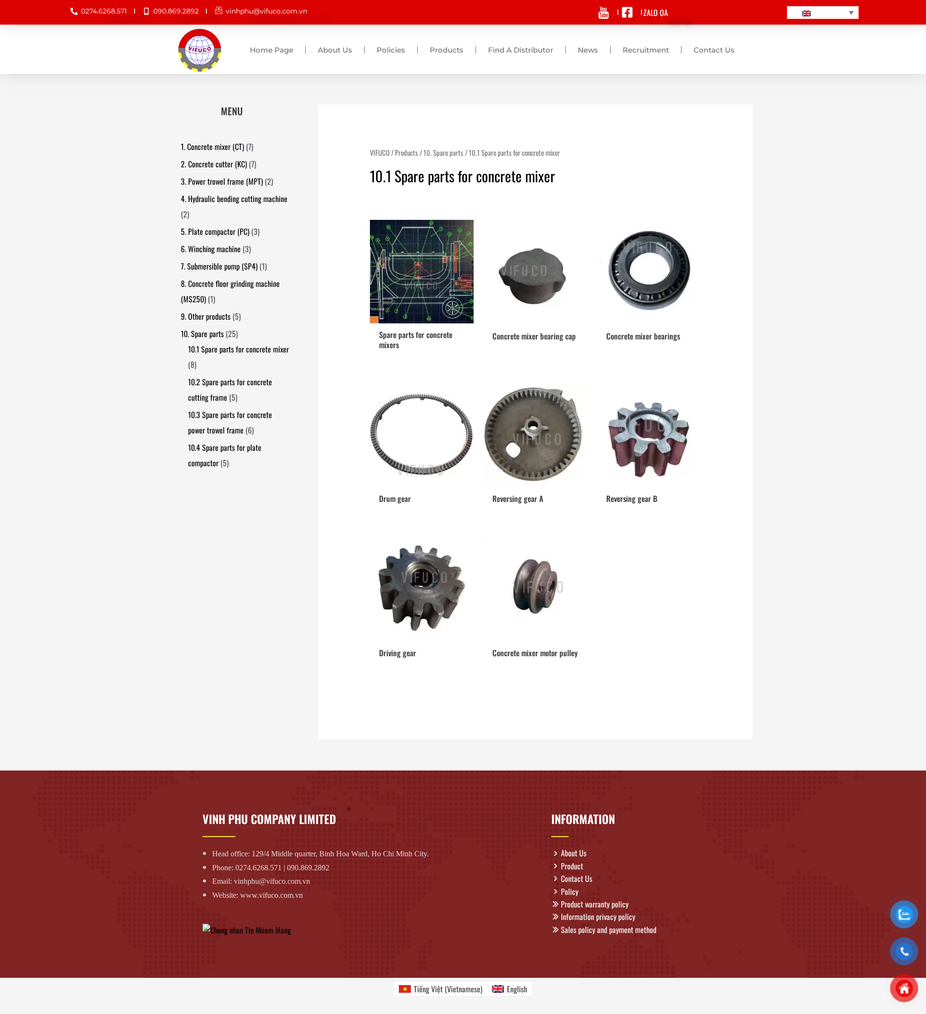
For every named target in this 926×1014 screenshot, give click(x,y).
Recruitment (646, 49)
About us (335, 49)
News (588, 49)
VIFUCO (380, 152)
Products (446, 49)
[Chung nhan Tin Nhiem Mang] (247, 929)
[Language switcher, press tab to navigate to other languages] (823, 12)
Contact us (714, 49)
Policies (391, 49)
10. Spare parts (443, 152)
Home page (271, 49)
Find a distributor (520, 49)
